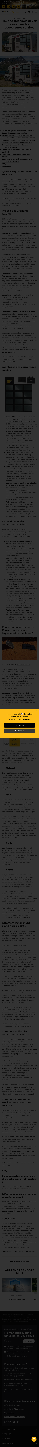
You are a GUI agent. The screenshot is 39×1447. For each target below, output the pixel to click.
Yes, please (19, 725)
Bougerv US (23, 719)
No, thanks (19, 731)
